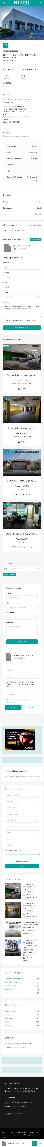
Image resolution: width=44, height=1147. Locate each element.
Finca (8, 1022)
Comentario (10, 622)
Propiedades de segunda (10, 51)
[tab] (5, 45)
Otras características (23, 861)
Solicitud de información (22, 328)
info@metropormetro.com (16, 1047)
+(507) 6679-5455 (21, 248)
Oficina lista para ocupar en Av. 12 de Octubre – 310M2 (29, 887)
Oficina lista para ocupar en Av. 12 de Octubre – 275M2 (29, 906)
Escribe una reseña (9, 575)
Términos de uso (12, 322)
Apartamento (10, 1011)
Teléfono (6, 272)
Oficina (8, 1025)
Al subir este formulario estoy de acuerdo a (20, 321)
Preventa (9, 989)
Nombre (6, 263)
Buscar (22, 866)
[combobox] (22, 297)
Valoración (10, 613)
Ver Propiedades (35, 239)
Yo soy (5, 292)
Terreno (9, 1018)
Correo (8, 593)
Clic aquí (23, 230)
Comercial (9, 993)
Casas (8, 1015)
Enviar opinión (22, 642)
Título (8, 603)
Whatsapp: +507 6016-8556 (19, 1114)
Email (5, 282)
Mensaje (6, 302)
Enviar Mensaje (13, 707)
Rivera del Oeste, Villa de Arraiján (24, 480)
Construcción (11, 986)
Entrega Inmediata (12, 982)
